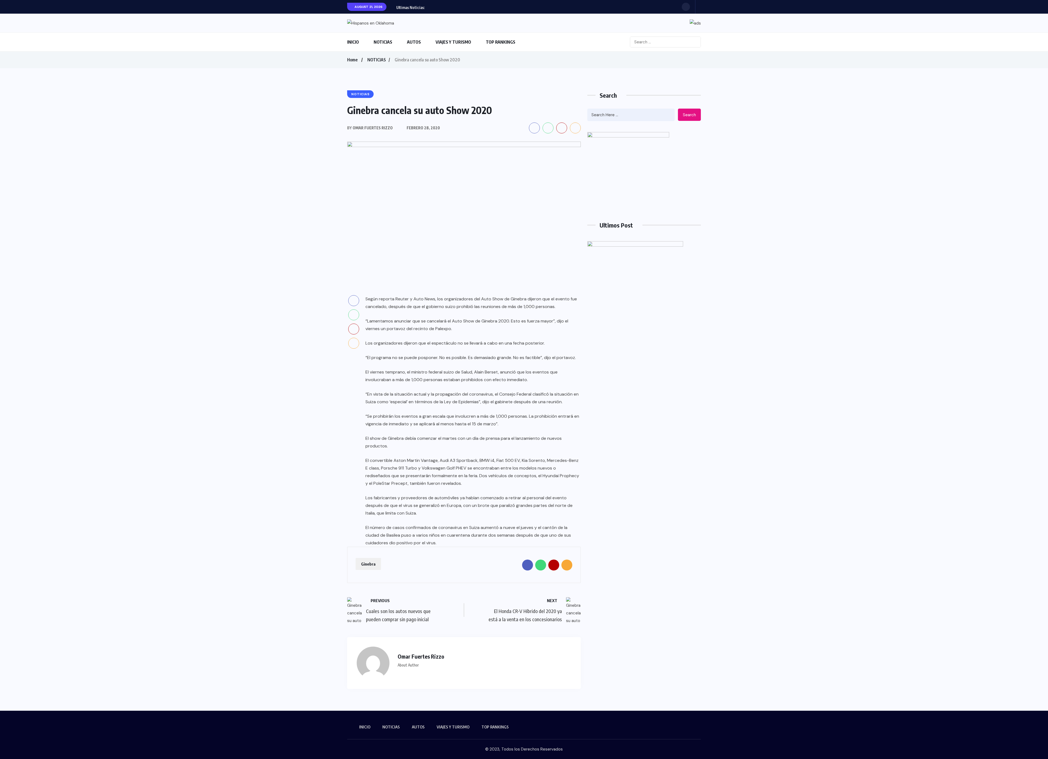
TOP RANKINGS (500, 42)
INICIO (353, 42)
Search (689, 115)
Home (352, 59)
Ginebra (368, 563)
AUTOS (414, 42)
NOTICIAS (383, 42)
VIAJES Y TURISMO (453, 42)
